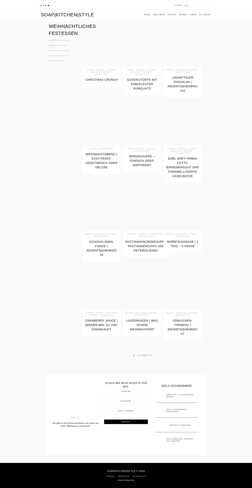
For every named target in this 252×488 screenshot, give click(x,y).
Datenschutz (139, 476)
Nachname (126, 401)
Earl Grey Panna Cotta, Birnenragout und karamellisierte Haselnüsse (182, 167)
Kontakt (110, 476)
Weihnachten (56, 61)
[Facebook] (43, 5)
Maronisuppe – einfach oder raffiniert (142, 161)
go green (204, 14)
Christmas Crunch (101, 79)
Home (147, 14)
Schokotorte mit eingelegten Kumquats (142, 84)
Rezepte (100, 70)
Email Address (126, 411)
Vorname (126, 391)
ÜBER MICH (159, 14)
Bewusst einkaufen (180, 425)
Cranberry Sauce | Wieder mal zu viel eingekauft (101, 325)
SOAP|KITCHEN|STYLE (67, 14)
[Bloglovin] (48, 5)
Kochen (172, 14)
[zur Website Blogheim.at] (126, 433)
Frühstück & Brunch (60, 40)
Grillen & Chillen (58, 55)
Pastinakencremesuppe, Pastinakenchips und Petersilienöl (146, 246)
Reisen (183, 14)
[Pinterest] (45, 5)
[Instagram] (40, 5)
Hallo (75, 417)
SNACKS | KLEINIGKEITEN (151, 234)
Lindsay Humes (129, 480)
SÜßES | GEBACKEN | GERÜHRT (182, 70)
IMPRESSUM (123, 476)
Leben (193, 14)
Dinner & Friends (58, 45)
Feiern (90, 70)
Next (146, 355)
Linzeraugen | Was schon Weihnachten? (142, 325)
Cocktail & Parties (59, 50)
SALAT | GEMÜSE (136, 148)
